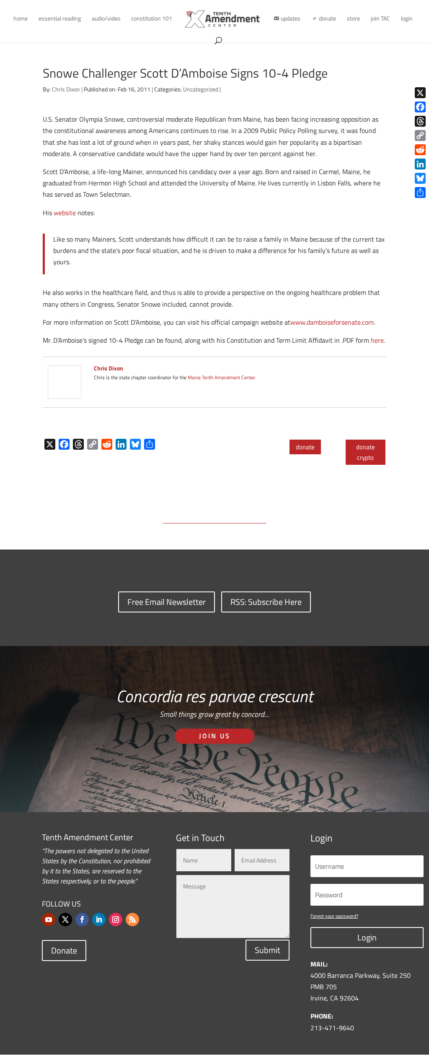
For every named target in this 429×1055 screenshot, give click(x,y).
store (353, 19)
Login (367, 937)
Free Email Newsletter (166, 601)
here (377, 340)
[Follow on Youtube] (48, 919)
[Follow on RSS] (132, 919)
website (65, 213)
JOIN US (214, 736)
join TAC (380, 19)
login (407, 19)
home (20, 19)
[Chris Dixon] (64, 393)
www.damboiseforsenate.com (332, 322)
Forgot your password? (334, 916)
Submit (267, 949)
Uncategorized (200, 89)
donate (305, 447)
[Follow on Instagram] (115, 919)
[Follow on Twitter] (65, 919)
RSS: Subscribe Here (266, 601)
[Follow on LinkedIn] (99, 919)
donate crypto (365, 452)
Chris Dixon (66, 89)
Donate (64, 950)
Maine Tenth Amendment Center (221, 377)
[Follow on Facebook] (82, 919)
